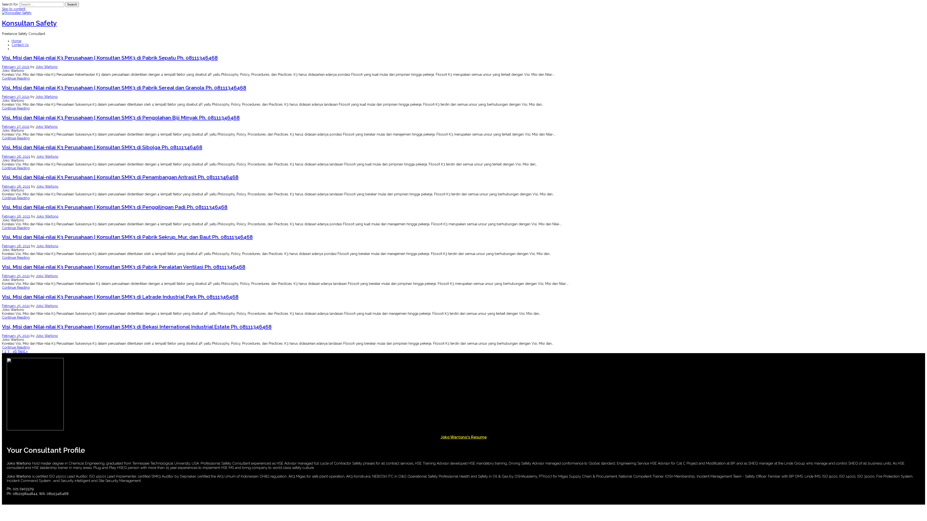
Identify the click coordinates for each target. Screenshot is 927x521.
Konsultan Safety (29, 23)
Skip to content (13, 9)
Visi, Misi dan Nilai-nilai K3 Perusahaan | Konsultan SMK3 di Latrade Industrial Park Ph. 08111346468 (120, 297)
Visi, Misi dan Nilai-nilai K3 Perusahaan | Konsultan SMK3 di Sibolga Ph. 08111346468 (102, 147)
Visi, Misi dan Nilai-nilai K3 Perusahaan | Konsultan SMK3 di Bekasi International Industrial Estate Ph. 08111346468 (137, 327)
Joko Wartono (46, 67)
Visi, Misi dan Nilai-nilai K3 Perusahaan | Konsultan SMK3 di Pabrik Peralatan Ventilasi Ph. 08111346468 (123, 267)
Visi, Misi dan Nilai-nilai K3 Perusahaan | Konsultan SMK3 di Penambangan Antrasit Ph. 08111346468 (120, 177)
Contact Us (20, 45)
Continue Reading (16, 78)
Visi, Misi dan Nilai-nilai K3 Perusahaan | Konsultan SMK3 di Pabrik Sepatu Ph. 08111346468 (110, 58)
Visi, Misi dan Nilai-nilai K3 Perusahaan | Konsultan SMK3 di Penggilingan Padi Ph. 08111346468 (114, 207)
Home (16, 41)
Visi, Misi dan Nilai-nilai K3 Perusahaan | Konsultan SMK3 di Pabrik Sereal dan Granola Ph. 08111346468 (124, 88)
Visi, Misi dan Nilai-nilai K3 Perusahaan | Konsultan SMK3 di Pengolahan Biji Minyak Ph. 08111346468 (121, 118)
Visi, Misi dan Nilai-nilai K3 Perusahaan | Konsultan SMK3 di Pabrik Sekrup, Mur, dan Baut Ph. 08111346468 (127, 237)
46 (15, 351)
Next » (23, 351)
